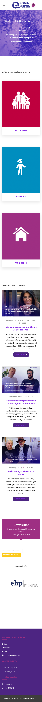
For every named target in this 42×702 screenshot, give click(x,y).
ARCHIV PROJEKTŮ (8, 672)
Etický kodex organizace (11, 655)
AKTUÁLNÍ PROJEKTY (9, 668)
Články (16, 320)
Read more (20, 354)
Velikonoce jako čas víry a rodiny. (21, 472)
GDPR (5, 652)
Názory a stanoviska (28, 320)
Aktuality (9, 320)
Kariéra (6, 644)
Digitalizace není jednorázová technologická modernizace (21, 402)
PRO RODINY (21, 130)
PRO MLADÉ (21, 196)
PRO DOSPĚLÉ (21, 263)
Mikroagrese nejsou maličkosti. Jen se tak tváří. (21, 328)
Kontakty (6, 648)
